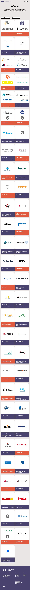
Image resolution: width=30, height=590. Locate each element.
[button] (27, 1)
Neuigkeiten (24, 575)
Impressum (24, 574)
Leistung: (13, 16)
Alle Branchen (3, 17)
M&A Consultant (17, 581)
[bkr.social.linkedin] (4, 587)
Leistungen (17, 574)
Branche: (2, 16)
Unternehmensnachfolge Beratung (18, 583)
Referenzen (17, 575)
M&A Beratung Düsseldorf (17, 579)
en (24, 1)
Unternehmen (17, 576)
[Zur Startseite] (6, 1)
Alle (12, 17)
